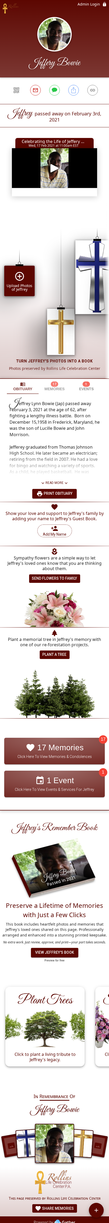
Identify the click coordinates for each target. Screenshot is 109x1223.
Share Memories (57, 1208)
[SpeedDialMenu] (96, 1210)
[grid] (54, 294)
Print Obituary (57, 493)
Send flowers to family (54, 578)
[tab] (23, 386)
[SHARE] (73, 90)
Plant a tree (54, 654)
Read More (54, 483)
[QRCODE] (16, 90)
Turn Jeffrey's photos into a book (54, 361)
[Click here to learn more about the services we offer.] (54, 1183)
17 (103, 739)
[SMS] (54, 90)
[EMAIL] (35, 90)
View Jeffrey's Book (54, 952)
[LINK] (92, 90)
